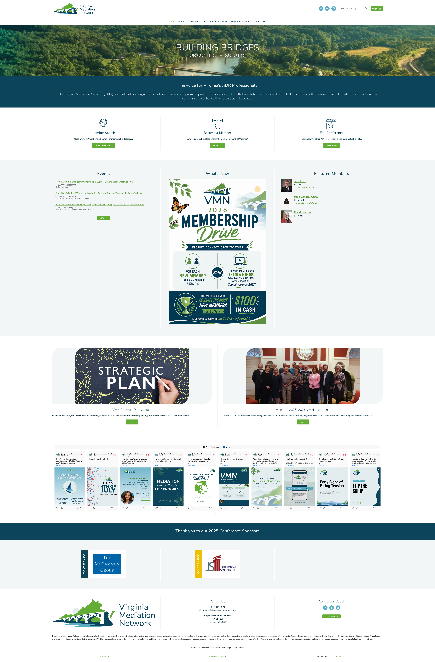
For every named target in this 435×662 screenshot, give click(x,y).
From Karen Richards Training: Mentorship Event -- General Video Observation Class (96, 181)
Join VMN (217, 145)
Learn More (331, 145)
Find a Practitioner (103, 145)
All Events (103, 218)
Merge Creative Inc (333, 656)
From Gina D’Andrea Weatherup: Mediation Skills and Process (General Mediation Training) (99, 193)
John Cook (300, 181)
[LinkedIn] (327, 8)
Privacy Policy (105, 656)
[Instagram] (333, 8)
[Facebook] (321, 8)
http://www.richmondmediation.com (305, 203)
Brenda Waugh (302, 212)
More (303, 422)
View (131, 422)
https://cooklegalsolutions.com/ (304, 187)
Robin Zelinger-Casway (307, 196)
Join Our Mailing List (331, 616)
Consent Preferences (217, 656)
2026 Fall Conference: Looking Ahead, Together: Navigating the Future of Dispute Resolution (100, 204)
